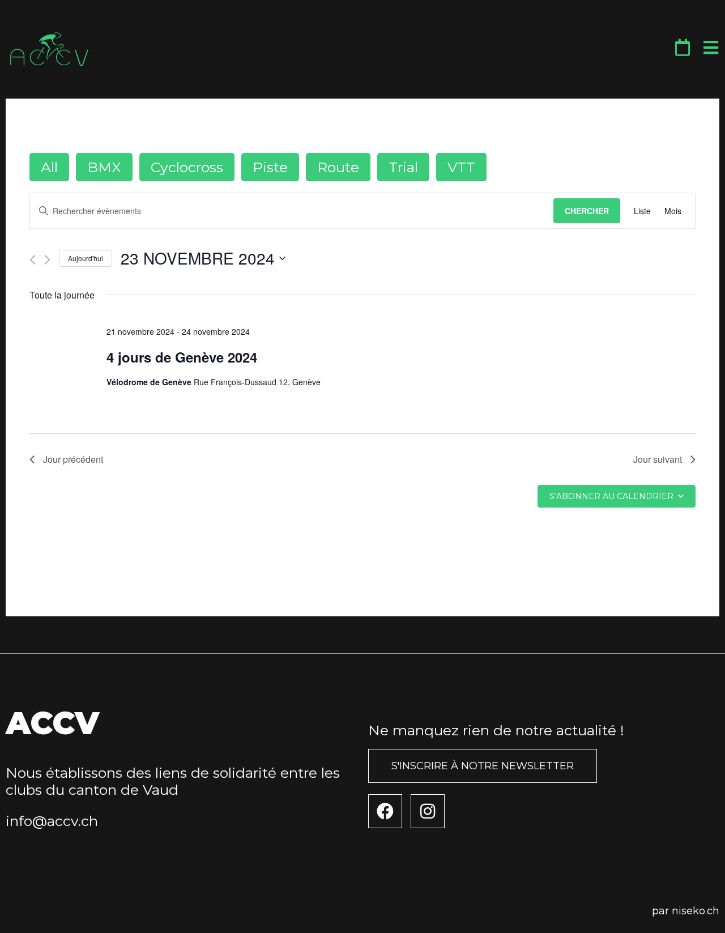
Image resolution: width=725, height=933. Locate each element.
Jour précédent (73, 459)
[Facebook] (385, 811)
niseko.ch (695, 911)
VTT (461, 167)
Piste (270, 167)
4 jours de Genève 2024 (181, 357)
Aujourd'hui (85, 258)
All (49, 167)
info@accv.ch (52, 820)
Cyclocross (187, 167)
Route (338, 167)
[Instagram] (428, 811)
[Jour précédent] (32, 259)
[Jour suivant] (47, 259)
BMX (104, 167)
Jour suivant (657, 459)
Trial (403, 167)
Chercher (587, 210)
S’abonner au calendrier (611, 496)
